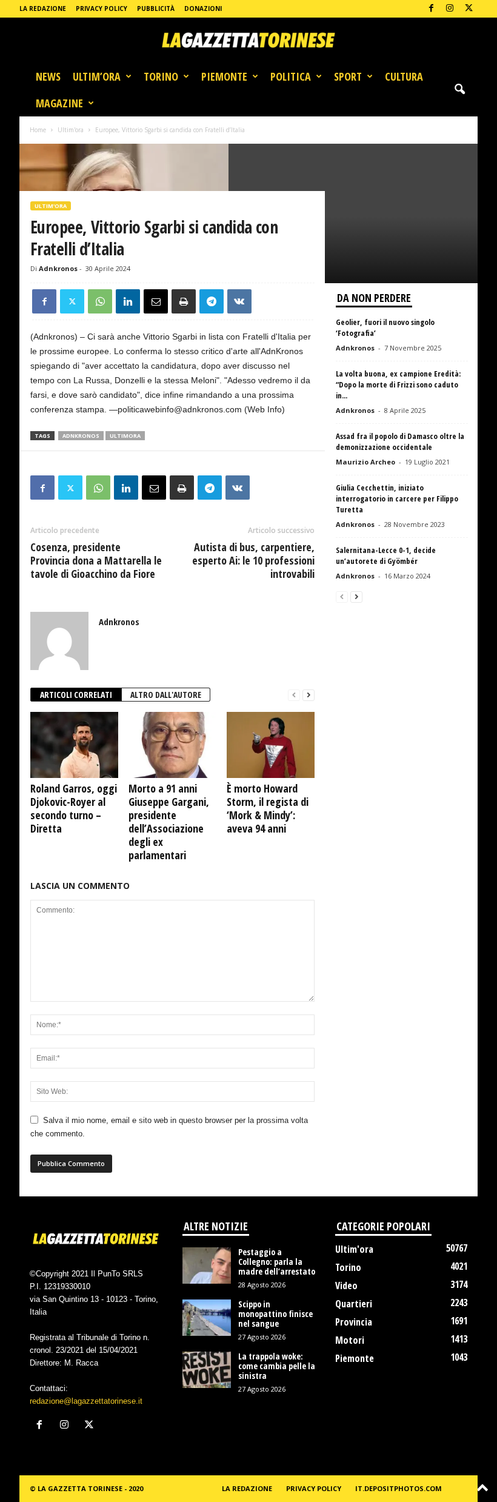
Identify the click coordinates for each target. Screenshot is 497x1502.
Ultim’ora (97, 76)
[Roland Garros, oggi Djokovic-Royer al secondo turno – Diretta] (74, 744)
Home (38, 130)
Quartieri (353, 1303)
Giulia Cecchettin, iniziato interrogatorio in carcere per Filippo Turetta (397, 498)
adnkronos (80, 436)
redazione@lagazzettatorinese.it (86, 1401)
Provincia (353, 1322)
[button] (459, 89)
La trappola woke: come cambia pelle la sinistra (276, 1365)
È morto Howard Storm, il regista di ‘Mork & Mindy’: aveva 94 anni (268, 808)
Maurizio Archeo (365, 461)
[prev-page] (294, 695)
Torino (161, 76)
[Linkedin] (128, 301)
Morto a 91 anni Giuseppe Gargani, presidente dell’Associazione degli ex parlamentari (168, 821)
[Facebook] (431, 9)
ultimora (125, 436)
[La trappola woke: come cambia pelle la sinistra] (206, 1370)
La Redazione (42, 8)
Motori (349, 1340)
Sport (348, 76)
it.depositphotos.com (398, 1488)
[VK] (239, 301)
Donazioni (203, 8)
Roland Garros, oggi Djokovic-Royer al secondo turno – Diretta (73, 808)
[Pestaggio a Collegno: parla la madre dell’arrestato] (206, 1265)
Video (346, 1285)
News (48, 76)
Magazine (59, 103)
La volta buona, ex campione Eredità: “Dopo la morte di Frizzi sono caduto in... (398, 384)
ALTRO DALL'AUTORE (165, 694)
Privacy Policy (101, 8)
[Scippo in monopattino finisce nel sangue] (206, 1317)
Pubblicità (156, 8)
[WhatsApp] (100, 301)
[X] (468, 9)
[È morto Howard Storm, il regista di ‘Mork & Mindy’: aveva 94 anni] (271, 744)
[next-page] (308, 695)
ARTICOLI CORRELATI (76, 694)
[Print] (184, 301)
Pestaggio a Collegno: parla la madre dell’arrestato (276, 1261)
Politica (290, 76)
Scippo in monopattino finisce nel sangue (275, 1313)
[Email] (156, 301)
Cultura (404, 76)
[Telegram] (211, 301)
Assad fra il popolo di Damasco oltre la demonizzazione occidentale (400, 441)
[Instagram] (449, 9)
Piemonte (224, 76)
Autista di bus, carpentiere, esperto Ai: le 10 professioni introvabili (253, 560)
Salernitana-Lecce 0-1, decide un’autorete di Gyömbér (386, 555)
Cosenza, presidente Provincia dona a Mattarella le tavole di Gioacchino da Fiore (96, 560)
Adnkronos (58, 268)
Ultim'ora (71, 130)
